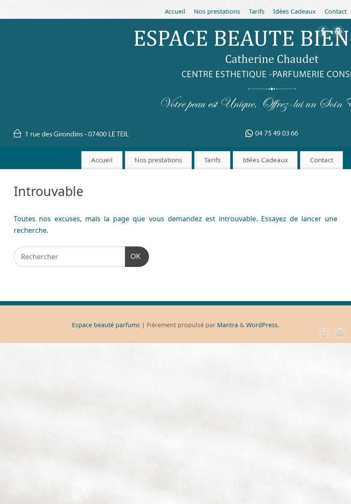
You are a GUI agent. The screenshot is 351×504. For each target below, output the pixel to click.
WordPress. (263, 325)
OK (133, 256)
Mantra (227, 325)
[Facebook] (323, 33)
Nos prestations (217, 11)
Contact (335, 11)
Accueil (175, 11)
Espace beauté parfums (106, 325)
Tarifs (257, 11)
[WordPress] (338, 33)
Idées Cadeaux (294, 11)
